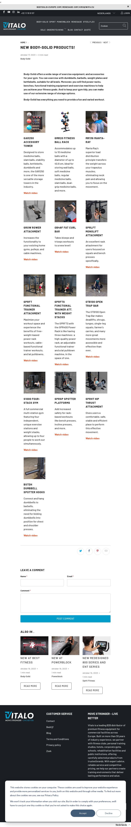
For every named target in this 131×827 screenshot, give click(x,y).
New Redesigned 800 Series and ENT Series (95, 662)
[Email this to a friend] (106, 551)
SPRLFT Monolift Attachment (94, 231)
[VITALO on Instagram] (13, 12)
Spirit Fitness (89, 680)
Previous (96, 42)
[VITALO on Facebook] (3, 12)
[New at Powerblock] (66, 645)
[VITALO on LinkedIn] (18, 12)
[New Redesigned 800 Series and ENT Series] (97, 645)
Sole (43, 30)
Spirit (52, 22)
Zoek (48, 751)
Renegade (76, 22)
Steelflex (89, 22)
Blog (70, 30)
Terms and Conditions (57, 739)
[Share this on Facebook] (89, 551)
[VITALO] (17, 26)
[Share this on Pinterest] (97, 551)
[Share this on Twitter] (80, 551)
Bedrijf (50, 727)
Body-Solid (42, 22)
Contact (78, 30)
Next (105, 42)
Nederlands (104, 13)
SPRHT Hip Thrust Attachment (94, 402)
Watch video (31, 192)
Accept (83, 813)
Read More (30, 686)
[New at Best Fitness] (34, 645)
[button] (121, 825)
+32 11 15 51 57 (27, 13)
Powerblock (63, 22)
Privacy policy (53, 745)
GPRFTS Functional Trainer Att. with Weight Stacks (63, 309)
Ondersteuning (55, 30)
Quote (87, 30)
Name (23, 576)
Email (70, 576)
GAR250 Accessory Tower (31, 142)
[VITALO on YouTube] (8, 12)
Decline (108, 813)
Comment (25, 590)
